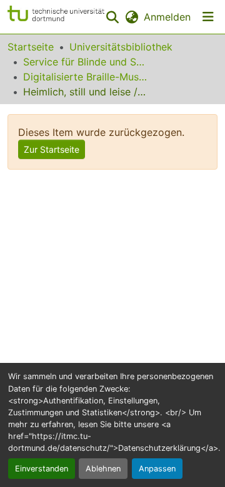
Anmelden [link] (167, 17)
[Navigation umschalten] (208, 17)
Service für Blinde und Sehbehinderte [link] (85, 61)
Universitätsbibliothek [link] (120, 47)
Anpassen (157, 468)
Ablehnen (103, 468)
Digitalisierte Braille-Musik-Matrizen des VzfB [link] (85, 76)
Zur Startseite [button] (51, 149)
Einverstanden (41, 468)
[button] (56, 17)
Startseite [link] (31, 47)
